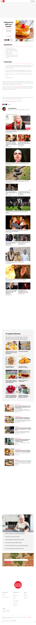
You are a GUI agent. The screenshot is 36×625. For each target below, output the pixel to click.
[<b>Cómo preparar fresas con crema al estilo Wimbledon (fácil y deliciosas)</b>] (12, 374)
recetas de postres (13, 101)
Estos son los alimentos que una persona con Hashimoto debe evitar (16, 545)
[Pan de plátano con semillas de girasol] (12, 360)
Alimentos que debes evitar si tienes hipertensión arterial (15, 533)
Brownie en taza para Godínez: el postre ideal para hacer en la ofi (23, 396)
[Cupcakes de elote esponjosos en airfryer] (24, 360)
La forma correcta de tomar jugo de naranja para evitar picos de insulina (22, 451)
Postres (9, 36)
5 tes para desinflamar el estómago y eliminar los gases (14, 539)
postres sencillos (17, 86)
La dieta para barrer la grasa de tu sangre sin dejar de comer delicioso (22, 418)
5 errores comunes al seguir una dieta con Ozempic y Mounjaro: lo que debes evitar (23, 428)
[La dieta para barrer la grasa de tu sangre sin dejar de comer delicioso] (9, 419)
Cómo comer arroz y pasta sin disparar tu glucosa (13, 542)
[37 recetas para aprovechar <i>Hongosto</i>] (9, 462)
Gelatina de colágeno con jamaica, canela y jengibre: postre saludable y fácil (11, 396)
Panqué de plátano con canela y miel (23, 381)
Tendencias (17, 426)
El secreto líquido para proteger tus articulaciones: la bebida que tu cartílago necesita (22, 440)
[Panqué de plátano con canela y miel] (24, 374)
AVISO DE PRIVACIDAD (26, 564)
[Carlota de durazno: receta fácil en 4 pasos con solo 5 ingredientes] (12, 345)
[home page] (3, 1)
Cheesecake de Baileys (23, 351)
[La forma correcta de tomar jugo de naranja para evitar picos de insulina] (9, 452)
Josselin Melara (8, 31)
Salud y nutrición (17, 416)
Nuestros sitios (16, 592)
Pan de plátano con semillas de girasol (10, 367)
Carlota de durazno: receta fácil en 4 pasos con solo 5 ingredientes (11, 352)
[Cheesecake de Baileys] (24, 345)
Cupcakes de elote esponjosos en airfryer (23, 367)
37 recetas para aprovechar (23, 460)
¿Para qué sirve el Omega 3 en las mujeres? (12, 536)
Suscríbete (32, 1)
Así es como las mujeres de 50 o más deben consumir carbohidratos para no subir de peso (23, 407)
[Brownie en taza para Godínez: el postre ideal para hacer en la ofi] (24, 389)
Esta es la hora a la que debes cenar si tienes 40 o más (14, 548)
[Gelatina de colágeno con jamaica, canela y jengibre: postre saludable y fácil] (12, 389)
